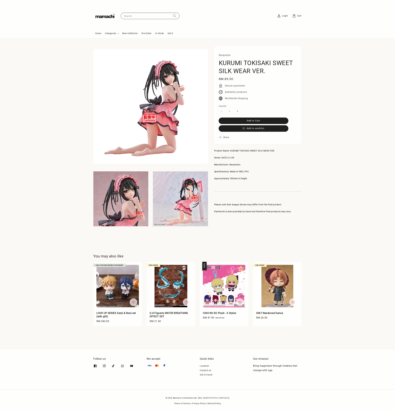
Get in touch (206, 374)
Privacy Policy (199, 403)
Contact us (205, 370)
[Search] (174, 16)
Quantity (223, 106)
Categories (110, 33)
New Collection (130, 33)
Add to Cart (253, 120)
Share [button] (226, 137)
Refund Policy (214, 403)
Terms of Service (182, 403)
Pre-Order (146, 33)
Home (98, 33)
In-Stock (159, 33)
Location (204, 366)
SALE (170, 33)
